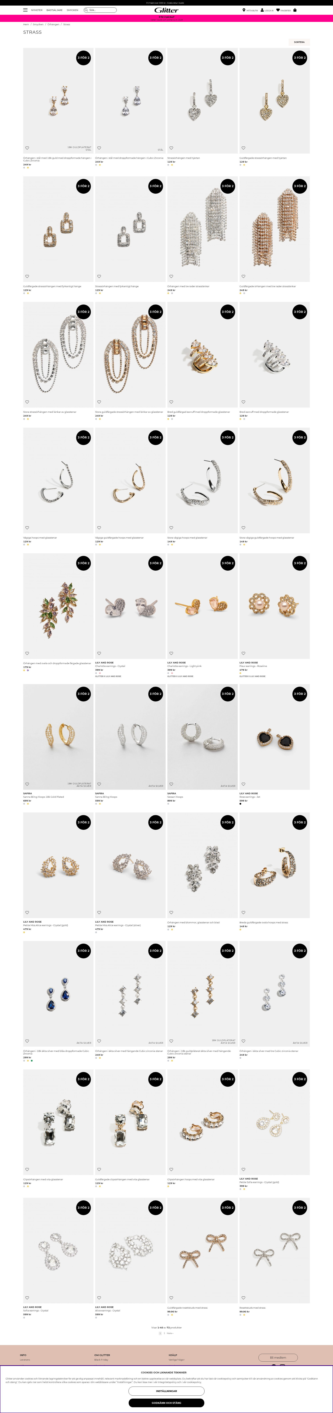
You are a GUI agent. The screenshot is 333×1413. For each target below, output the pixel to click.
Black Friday (101, 1360)
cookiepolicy (194, 1382)
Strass (66, 24)
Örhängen (53, 24)
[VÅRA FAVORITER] (300, 42)
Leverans (25, 1360)
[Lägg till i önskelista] (27, 148)
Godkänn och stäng (166, 1402)
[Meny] (25, 10)
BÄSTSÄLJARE (54, 10)
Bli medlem (278, 1357)
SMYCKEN (72, 10)
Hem (26, 24)
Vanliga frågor (177, 1360)
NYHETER (36, 10)
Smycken (38, 24)
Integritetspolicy (167, 1382)
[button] (268, 10)
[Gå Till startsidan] (166, 10)
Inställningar (166, 1391)
